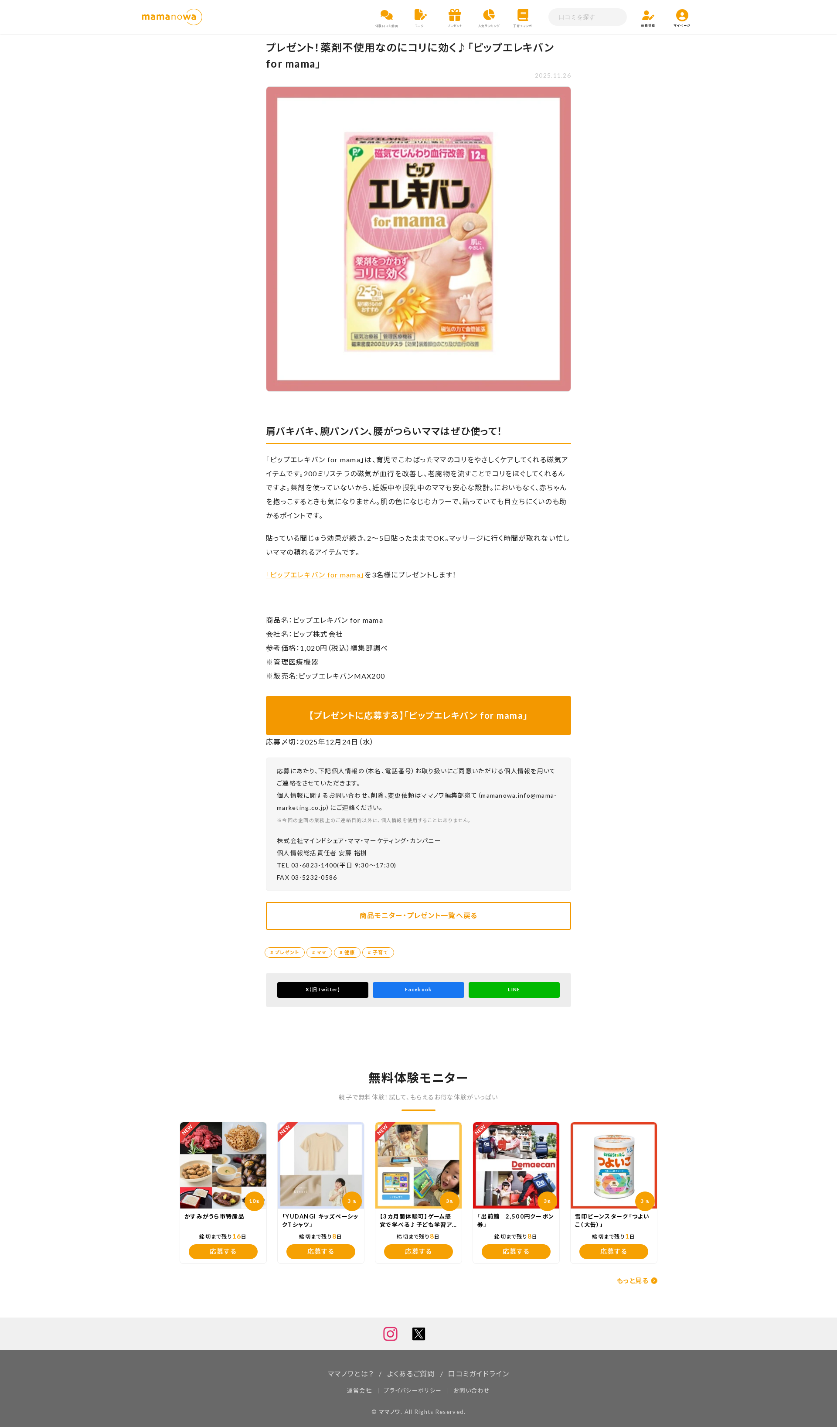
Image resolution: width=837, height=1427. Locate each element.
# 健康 (347, 952)
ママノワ (390, 1411)
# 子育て (378, 952)
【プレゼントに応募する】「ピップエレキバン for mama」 (418, 715)
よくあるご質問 (411, 1373)
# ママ (319, 952)
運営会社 (359, 1390)
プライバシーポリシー (413, 1390)
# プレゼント (284, 952)
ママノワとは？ (351, 1373)
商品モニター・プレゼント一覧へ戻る (419, 915)
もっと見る (633, 1280)
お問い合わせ (471, 1390)
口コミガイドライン (478, 1373)
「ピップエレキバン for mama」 (315, 574)
